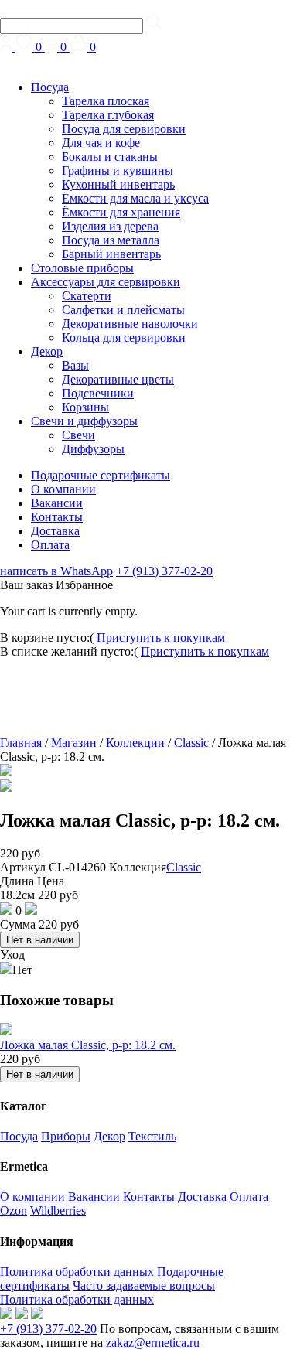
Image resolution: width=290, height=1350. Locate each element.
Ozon (13, 1210)
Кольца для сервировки (124, 337)
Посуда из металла (110, 240)
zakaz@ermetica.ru (153, 1342)
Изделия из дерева (110, 226)
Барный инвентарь (111, 254)
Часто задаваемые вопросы (144, 1285)
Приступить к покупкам (161, 637)
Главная (21, 742)
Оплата (50, 544)
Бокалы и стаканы (110, 156)
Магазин (74, 742)
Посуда (50, 87)
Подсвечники (98, 393)
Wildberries (58, 1210)
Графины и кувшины (117, 170)
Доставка (55, 530)
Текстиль (152, 1136)
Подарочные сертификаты (100, 475)
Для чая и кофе (101, 142)
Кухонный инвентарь (118, 184)
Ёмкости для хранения (121, 212)
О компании (63, 489)
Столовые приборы (82, 267)
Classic (191, 742)
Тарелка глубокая (108, 114)
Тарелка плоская (105, 100)
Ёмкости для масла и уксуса (135, 198)
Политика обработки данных (77, 1271)
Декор (47, 351)
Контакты (57, 516)
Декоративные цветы (118, 379)
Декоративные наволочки (130, 323)
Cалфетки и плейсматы (123, 309)
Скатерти (86, 295)
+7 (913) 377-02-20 (164, 571)
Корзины (85, 407)
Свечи (78, 434)
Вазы (75, 365)
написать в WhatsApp (56, 571)
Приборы (65, 1136)
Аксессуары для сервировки (105, 281)
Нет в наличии (39, 940)
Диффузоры (93, 448)
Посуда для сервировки (124, 128)
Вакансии (57, 503)
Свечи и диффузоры (84, 421)
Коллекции (135, 742)
